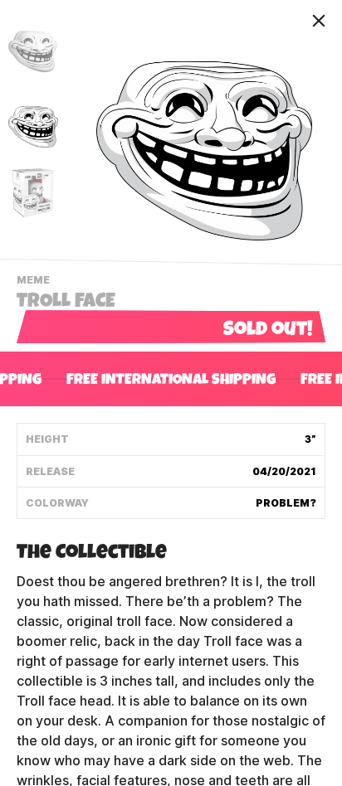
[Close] (319, 20)
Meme (35, 282)
